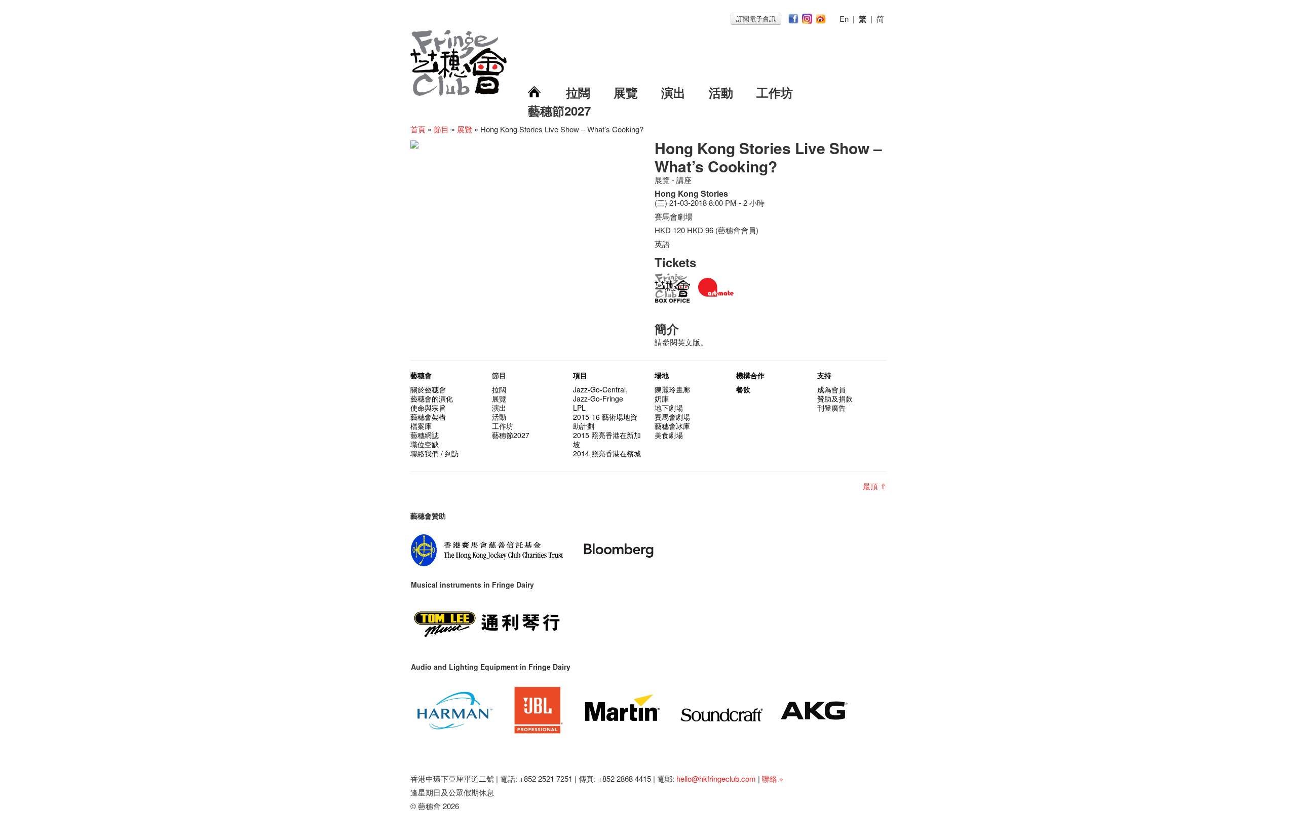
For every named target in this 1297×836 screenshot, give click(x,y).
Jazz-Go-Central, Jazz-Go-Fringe (600, 394)
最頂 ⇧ (875, 486)
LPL (579, 408)
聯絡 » (772, 778)
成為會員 (831, 389)
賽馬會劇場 (672, 417)
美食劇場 (669, 435)
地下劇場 (669, 408)
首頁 (418, 129)
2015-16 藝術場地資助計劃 (605, 421)
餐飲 (743, 389)
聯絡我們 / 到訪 (434, 453)
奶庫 (662, 398)
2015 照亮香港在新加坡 (607, 439)
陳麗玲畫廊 (672, 389)
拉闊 (578, 92)
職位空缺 (424, 444)
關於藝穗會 (428, 389)
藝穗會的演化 (431, 398)
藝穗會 (421, 375)
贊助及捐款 (835, 398)
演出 (673, 92)
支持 (824, 375)
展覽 (626, 92)
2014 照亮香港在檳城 (607, 453)
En (844, 18)
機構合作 (750, 375)
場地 (662, 375)
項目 (580, 375)
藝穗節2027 (559, 110)
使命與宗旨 (428, 408)
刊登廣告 (831, 408)
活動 (721, 92)
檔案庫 (421, 426)
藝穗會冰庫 (672, 426)
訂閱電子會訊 (756, 18)
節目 (441, 129)
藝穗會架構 (428, 417)
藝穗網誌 (424, 435)
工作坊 (774, 92)
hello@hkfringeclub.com (716, 778)
